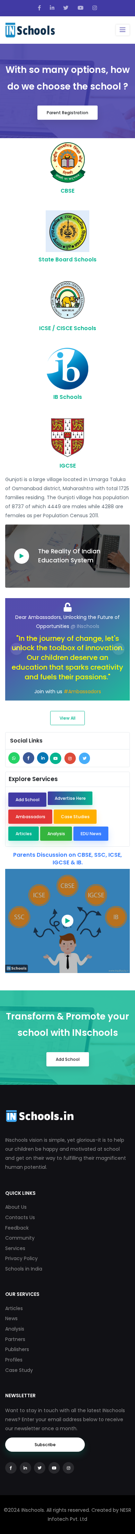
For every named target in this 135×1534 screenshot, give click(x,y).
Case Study (19, 1370)
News (11, 1318)
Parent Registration (67, 113)
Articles (24, 834)
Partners (15, 1339)
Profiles (13, 1359)
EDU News (91, 834)
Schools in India (23, 1268)
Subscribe (45, 1445)
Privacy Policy (21, 1258)
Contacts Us (20, 1217)
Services (15, 1248)
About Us (16, 1207)
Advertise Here (70, 798)
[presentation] (16, 649)
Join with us (48, 691)
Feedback (17, 1227)
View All (67, 718)
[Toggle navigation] (123, 29)
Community (20, 1237)
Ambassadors (30, 817)
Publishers (17, 1349)
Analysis (56, 834)
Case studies (75, 817)
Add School (27, 800)
